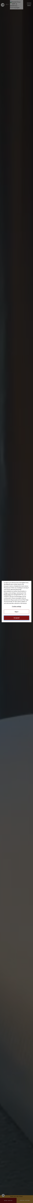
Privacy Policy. (7, 594)
